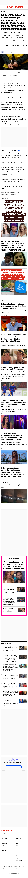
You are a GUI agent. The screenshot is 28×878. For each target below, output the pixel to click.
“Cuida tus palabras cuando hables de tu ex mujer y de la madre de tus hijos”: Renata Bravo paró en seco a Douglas (9, 591)
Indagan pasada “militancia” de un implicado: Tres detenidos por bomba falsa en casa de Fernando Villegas (11, 693)
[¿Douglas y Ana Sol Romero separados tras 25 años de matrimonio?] (21, 610)
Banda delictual (12, 194)
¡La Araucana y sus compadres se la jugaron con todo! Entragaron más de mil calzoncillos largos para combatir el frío (9, 601)
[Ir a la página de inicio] (15, 7)
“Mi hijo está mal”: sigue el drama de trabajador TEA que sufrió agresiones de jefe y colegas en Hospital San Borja (11, 686)
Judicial (18, 192)
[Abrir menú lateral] (2, 7)
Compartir (5, 75)
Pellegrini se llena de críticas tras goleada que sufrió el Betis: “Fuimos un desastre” (13, 306)
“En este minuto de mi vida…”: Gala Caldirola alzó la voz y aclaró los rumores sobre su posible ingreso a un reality (12, 436)
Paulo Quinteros (12, 52)
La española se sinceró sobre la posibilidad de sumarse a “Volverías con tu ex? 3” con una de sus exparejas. (14, 444)
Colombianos (4, 194)
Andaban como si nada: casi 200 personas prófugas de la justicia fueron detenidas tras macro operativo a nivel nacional (10, 677)
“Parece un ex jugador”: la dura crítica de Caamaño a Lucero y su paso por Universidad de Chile (14, 370)
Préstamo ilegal (12, 192)
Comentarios (13, 75)
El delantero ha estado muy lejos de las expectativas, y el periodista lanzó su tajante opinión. (13, 376)
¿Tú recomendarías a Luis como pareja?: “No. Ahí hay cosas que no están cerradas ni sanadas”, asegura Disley (14, 565)
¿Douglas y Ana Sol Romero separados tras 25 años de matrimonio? (10, 610)
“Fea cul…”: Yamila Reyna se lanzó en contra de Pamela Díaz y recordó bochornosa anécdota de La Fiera (13, 403)
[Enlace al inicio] (14, 558)
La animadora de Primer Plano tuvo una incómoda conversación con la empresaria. (14, 345)
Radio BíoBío (21, 150)
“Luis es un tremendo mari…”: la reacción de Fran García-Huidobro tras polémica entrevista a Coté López (13, 338)
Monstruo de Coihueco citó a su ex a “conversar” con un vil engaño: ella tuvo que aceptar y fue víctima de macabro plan (13, 246)
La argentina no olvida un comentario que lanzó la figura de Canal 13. (13, 410)
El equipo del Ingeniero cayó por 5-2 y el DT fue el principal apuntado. (13, 312)
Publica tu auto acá (14, 767)
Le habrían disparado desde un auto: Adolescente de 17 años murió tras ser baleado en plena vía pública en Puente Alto (10, 649)
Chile (3, 12)
